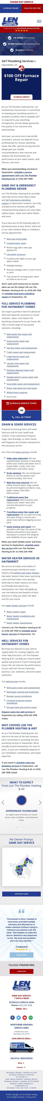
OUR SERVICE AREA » (21, 1038)
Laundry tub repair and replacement (18, 364)
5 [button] (26, 828)
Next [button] (38, 802)
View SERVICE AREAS (21, 894)
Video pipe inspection (17, 458)
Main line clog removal (18, 482)
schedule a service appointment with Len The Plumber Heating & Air (19, 175)
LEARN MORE (21, 971)
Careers (20, 1067)
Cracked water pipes (16, 243)
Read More (21, 955)
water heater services (16, 605)
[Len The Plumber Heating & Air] (10, 21)
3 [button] (21, 828)
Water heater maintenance (19, 623)
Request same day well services (17, 712)
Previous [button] (4, 802)
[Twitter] (18, 1017)
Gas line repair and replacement (22, 348)
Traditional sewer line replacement (17, 498)
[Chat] (31, 1018)
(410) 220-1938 (34, 8)
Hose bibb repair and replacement (23, 384)
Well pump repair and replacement (23, 687)
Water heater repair (16, 611)
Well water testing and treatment (23, 692)
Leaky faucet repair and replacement (18, 357)
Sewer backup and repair (19, 526)
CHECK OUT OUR (21, 28)
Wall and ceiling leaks (17, 239)
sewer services (22, 452)
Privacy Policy (31, 1097)
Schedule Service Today (23, 403)
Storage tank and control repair (22, 707)
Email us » (21, 1009)
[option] (21, 808)
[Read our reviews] (21, 30)
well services (12, 681)
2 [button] (19, 828)
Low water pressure (16, 254)
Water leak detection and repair (22, 388)
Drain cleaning (14, 473)
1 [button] (17, 828)
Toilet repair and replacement (21, 352)
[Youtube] (24, 1017)
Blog (20, 1063)
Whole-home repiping (17, 392)
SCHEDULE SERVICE (22, 97)
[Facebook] (12, 1017)
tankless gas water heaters (26, 573)
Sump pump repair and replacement (18, 342)
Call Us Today (23, 417)
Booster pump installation (19, 696)
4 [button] (24, 828)
